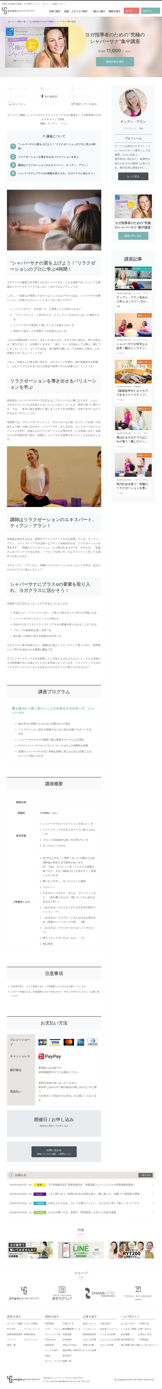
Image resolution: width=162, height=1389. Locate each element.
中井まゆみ (50, 1339)
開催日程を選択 (115, 61)
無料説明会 (29, 1334)
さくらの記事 (89, 1350)
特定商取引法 (127, 1339)
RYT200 (11, 1329)
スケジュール (30, 1339)
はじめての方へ (128, 1323)
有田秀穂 (49, 1323)
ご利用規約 (143, 1339)
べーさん (120, 353)
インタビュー (89, 1329)
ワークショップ (32, 1329)
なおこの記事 (106, 1344)
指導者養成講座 (14, 1334)
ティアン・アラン (141, 293)
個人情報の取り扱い (131, 1344)
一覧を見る (145, 1175)
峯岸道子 (67, 1355)
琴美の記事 (88, 1344)
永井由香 (67, 1339)
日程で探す (55, 11)
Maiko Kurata (69, 1344)
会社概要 (125, 1334)
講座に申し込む (133, 235)
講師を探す (115, 11)
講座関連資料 (89, 1334)
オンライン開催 (14, 1323)
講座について (55, 136)
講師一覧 (67, 1361)
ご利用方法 (143, 1323)
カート (128, 10)
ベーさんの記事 (107, 1334)
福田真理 (49, 1344)
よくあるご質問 (128, 1329)
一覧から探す (98, 11)
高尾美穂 (67, 1334)
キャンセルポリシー (148, 1344)
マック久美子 (51, 1350)
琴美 (118, 306)
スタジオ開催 (30, 1323)
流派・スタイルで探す (76, 11)
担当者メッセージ (142, 268)
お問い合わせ (54, 1152)
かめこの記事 (89, 1339)
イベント (11, 1339)
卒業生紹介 (105, 1323)
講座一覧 (11, 1344)
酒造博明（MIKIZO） (73, 1350)
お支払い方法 (144, 1334)
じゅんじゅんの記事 (110, 1339)
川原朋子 (137, 386)
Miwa (47, 1355)
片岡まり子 (68, 1323)
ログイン (147, 10)
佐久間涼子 (68, 1329)
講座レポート (144, 315)
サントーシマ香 (52, 1334)
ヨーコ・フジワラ (54, 1361)
